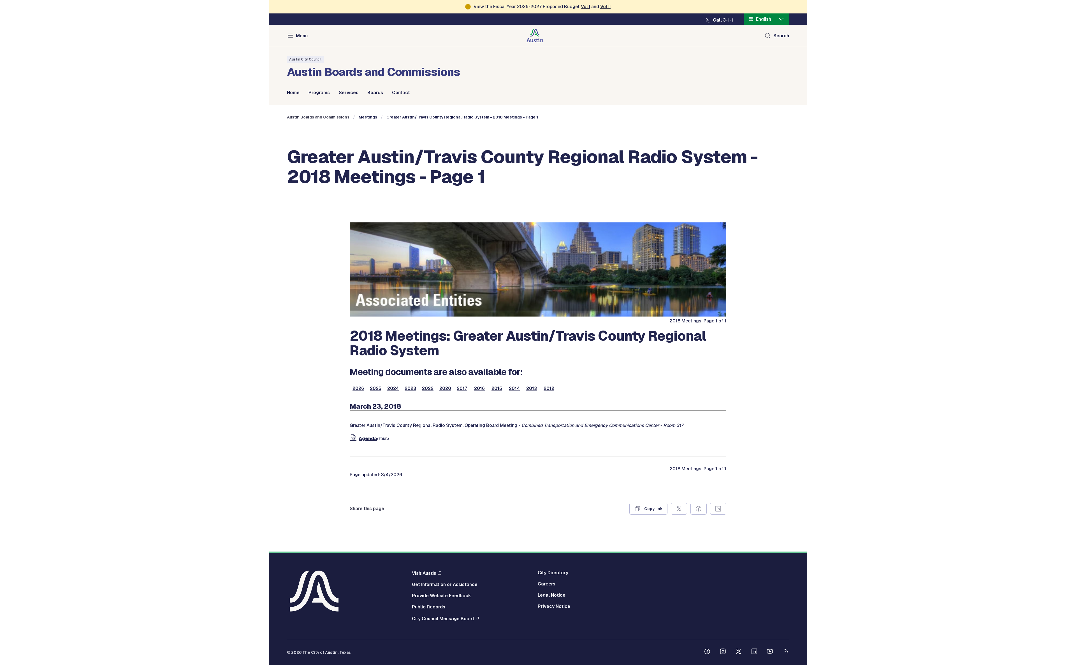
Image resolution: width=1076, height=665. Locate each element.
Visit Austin (424, 573)
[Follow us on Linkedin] (754, 652)
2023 (410, 388)
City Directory (553, 573)
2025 (375, 388)
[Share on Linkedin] (718, 509)
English (763, 19)
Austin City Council (305, 59)
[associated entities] (538, 315)
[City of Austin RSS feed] (785, 652)
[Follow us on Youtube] (770, 652)
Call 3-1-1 (723, 20)
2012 (549, 388)
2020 (445, 388)
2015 (496, 388)
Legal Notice (551, 595)
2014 (514, 388)
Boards (375, 92)
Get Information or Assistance (444, 584)
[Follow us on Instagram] (723, 652)
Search (781, 36)
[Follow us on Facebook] (707, 652)
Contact (401, 92)
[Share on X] (679, 509)
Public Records (428, 607)
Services (348, 92)
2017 (462, 388)
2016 (479, 388)
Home (293, 92)
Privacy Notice (554, 606)
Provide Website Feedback (441, 596)
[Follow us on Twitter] (738, 652)
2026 (358, 388)
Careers (546, 584)
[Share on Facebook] (698, 509)
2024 (393, 388)
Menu (302, 36)
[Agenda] (354, 438)
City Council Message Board (443, 618)
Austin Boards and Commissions (318, 117)
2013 (531, 388)
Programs (319, 92)
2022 (427, 388)
